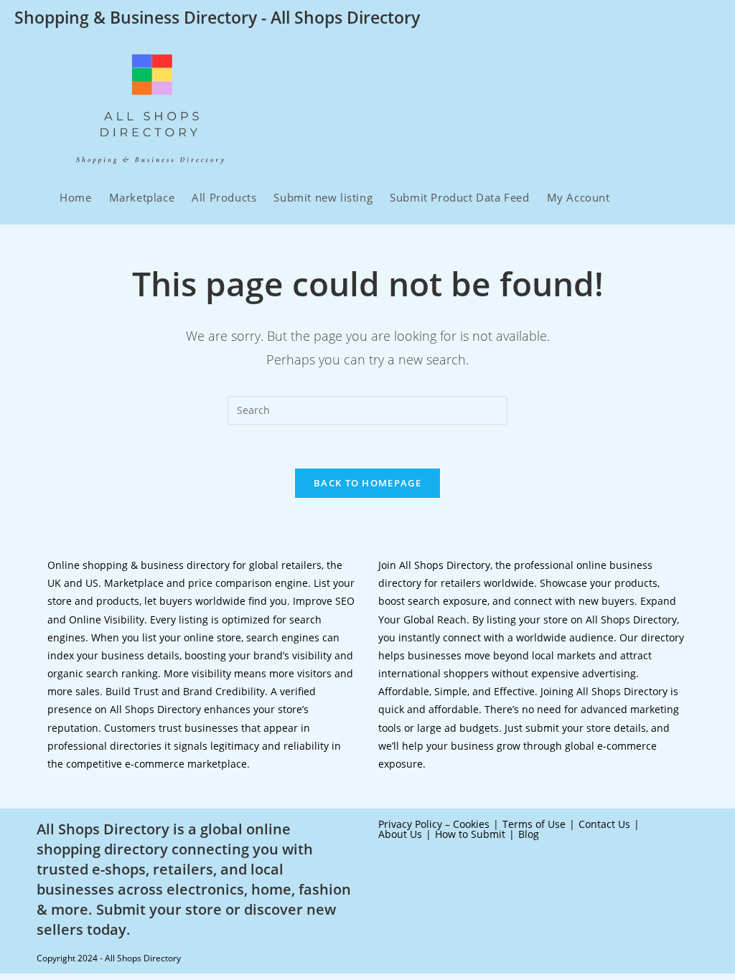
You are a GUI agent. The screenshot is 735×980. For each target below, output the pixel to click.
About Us (400, 834)
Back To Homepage (367, 482)
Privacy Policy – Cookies (434, 824)
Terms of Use (534, 824)
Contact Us (604, 824)
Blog (528, 834)
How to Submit (470, 834)
